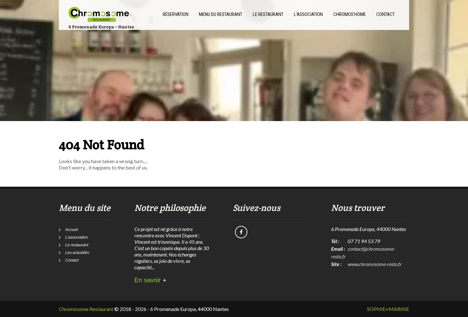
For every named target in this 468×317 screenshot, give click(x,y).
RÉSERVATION (175, 14)
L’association (76, 237)
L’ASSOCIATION (308, 14)
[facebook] (241, 232)
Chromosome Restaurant (86, 309)
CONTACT (385, 14)
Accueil (71, 229)
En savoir (150, 280)
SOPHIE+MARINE (388, 309)
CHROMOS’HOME (349, 14)
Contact (72, 260)
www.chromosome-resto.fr (375, 264)
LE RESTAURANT (268, 14)
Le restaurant (76, 245)
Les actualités (77, 252)
